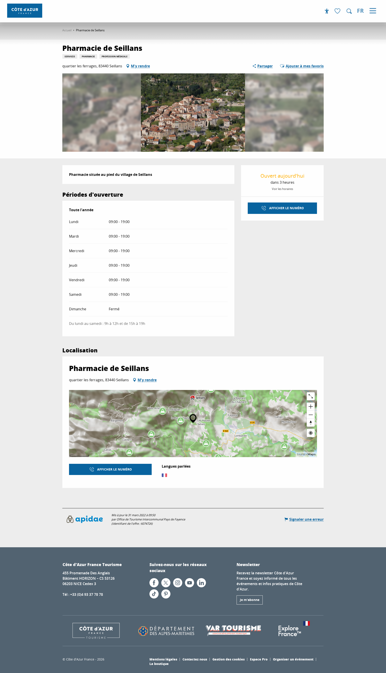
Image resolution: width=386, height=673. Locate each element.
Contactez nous (195, 659)
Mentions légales (163, 659)
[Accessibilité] (327, 11)
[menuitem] (24, 11)
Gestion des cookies (228, 659)
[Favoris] (338, 11)
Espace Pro (259, 659)
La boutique (159, 663)
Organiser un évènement (293, 659)
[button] (349, 11)
